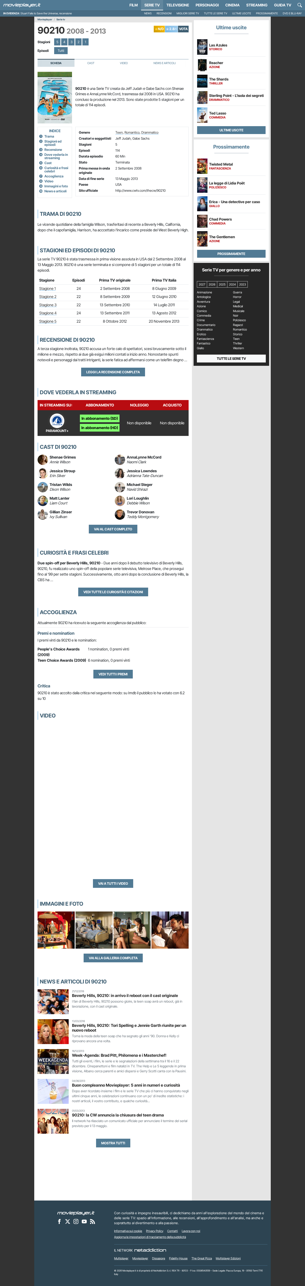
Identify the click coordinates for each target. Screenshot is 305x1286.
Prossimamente (267, 13)
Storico (237, 334)
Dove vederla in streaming (56, 156)
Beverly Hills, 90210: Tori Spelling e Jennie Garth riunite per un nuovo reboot (129, 1028)
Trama (49, 136)
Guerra (237, 292)
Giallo (200, 348)
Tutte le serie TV (215, 13)
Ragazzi (238, 324)
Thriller (237, 343)
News (148, 13)
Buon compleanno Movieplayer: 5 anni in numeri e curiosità (126, 1085)
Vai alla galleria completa (113, 958)
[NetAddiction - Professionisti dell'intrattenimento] (150, 1250)
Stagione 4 (48, 313)
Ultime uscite (241, 13)
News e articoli (55, 191)
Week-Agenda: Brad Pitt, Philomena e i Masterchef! (119, 1055)
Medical (238, 306)
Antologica (204, 296)
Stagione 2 (47, 296)
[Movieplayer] (76, 1213)
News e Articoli (165, 63)
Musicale (238, 311)
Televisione (177, 5)
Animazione (204, 292)
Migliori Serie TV (188, 13)
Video (124, 63)
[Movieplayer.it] (22, 5)
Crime (201, 320)
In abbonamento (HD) (99, 428)
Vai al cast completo (113, 529)
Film (133, 5)
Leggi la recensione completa (113, 372)
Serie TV (152, 5)
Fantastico (203, 343)
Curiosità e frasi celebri (56, 169)
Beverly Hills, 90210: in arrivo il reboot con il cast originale (125, 995)
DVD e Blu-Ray (292, 13)
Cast (90, 63)
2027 (202, 284)
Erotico (201, 334)
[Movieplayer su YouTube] (84, 1221)
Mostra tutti (113, 1143)
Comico (202, 311)
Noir (235, 315)
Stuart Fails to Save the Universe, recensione (46, 13)
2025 (222, 284)
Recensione (53, 150)
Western (238, 348)
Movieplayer (45, 19)
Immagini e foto (56, 186)
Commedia (204, 315)
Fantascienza (205, 338)
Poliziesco (239, 320)
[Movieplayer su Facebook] (59, 1221)
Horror (237, 296)
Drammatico (150, 132)
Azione (201, 306)
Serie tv (60, 19)
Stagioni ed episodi (53, 143)
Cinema (232, 5)
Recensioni (164, 13)
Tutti (61, 51)
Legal (236, 301)
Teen (119, 132)
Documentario (206, 324)
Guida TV (282, 5)
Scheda (56, 63)
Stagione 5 (47, 321)
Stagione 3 (48, 305)
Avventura (203, 301)
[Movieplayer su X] (67, 1221)
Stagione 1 (47, 288)
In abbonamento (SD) (100, 418)
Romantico (132, 132)
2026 (212, 284)
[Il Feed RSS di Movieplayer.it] (92, 1221)
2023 (242, 284)
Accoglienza (53, 176)
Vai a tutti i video (113, 883)
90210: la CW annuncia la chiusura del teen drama (118, 1115)
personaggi (207, 5)
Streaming (256, 5)
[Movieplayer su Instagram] (76, 1221)
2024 (232, 284)
